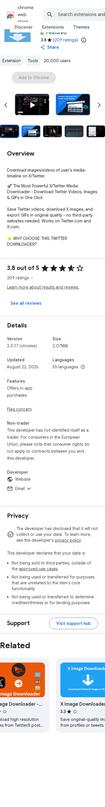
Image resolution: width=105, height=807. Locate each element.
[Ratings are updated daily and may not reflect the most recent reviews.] (84, 40)
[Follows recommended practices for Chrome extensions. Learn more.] (42, 33)
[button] (32, 105)
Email (20, 488)
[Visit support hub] (73, 623)
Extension (11, 60)
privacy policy (68, 540)
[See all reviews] (26, 303)
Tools (33, 60)
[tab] (23, 27)
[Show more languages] (82, 367)
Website (23, 479)
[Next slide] (99, 105)
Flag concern (19, 409)
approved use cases (38, 568)
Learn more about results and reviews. (43, 287)
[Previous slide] (6, 105)
